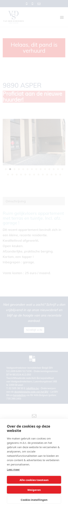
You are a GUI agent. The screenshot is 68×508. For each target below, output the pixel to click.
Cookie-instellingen (34, 500)
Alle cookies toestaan (34, 480)
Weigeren (34, 490)
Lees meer (13, 469)
